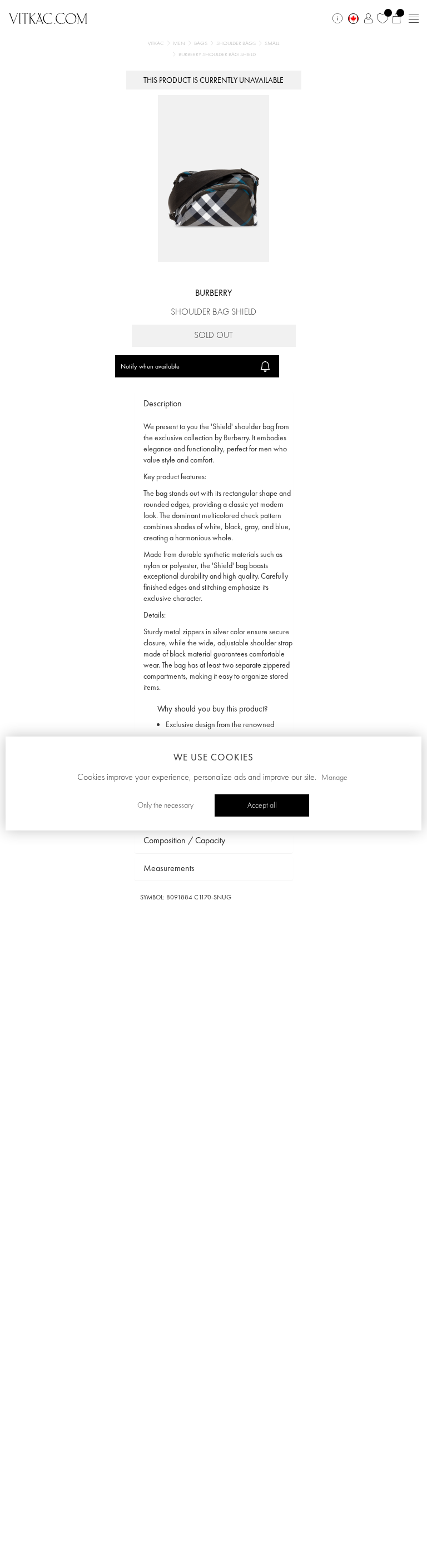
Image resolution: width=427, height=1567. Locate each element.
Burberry (213, 293)
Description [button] (162, 403)
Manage (334, 778)
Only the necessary (165, 805)
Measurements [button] (169, 868)
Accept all (262, 805)
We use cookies (213, 757)
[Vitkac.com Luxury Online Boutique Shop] (48, 17)
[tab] (213, 404)
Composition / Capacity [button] (184, 840)
